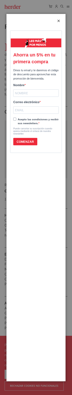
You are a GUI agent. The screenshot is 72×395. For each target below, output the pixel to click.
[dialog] (36, 197)
